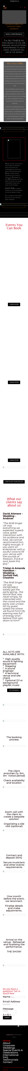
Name (6, 996)
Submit (7, 1017)
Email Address (11, 1001)
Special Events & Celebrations (13, 1051)
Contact (7, 1062)
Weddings (9, 1047)
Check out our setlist (14, 481)
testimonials (14, 690)
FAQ (5, 1057)
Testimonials (10, 1059)
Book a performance (14, 34)
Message (8, 1008)
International (11, 1054)
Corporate (9, 1045)
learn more (14, 304)
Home (6, 1040)
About (6, 1043)
